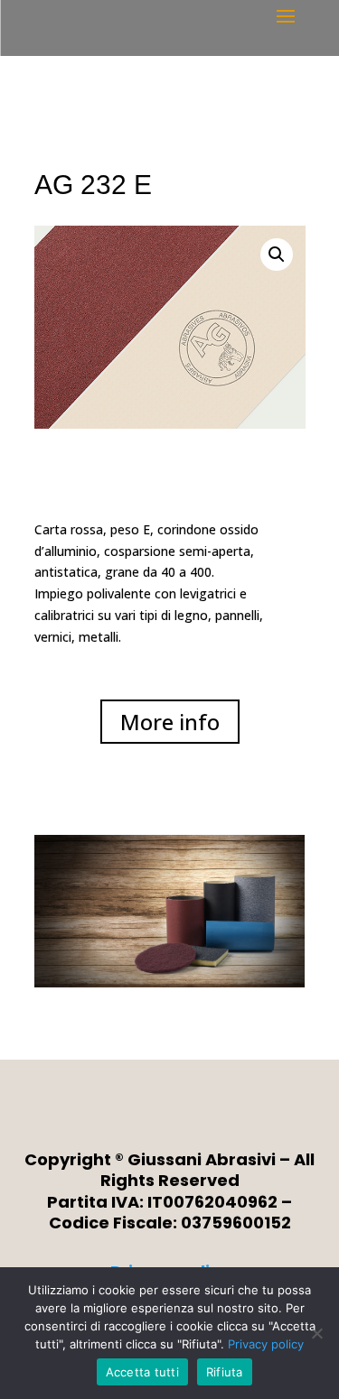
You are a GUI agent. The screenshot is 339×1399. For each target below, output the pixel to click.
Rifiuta (224, 1372)
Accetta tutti (142, 1372)
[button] (276, 254)
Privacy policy (266, 1344)
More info (170, 722)
